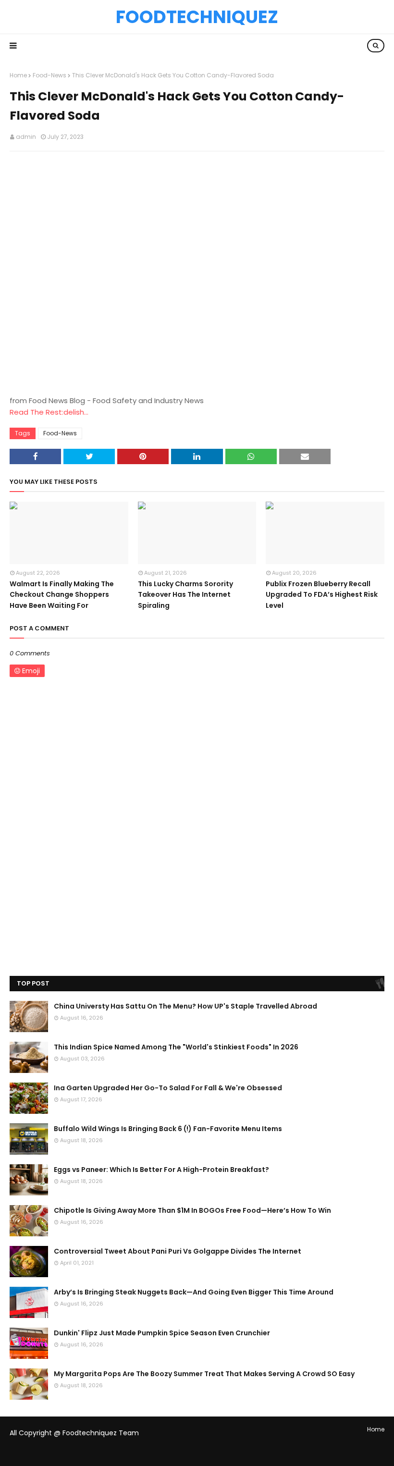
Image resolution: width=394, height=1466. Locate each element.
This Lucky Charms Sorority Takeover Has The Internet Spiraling (185, 594)
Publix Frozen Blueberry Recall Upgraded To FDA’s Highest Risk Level (322, 594)
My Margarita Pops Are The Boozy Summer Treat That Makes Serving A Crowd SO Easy (204, 1374)
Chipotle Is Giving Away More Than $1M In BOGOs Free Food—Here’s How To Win (192, 1210)
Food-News (49, 75)
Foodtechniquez (197, 16)
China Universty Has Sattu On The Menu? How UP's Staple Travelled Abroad (185, 1006)
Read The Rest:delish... (49, 412)
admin (26, 137)
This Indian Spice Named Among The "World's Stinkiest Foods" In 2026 (176, 1047)
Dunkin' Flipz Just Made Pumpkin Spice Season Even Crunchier (162, 1333)
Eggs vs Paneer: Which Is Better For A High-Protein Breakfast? (161, 1169)
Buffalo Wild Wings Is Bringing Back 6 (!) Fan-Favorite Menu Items (168, 1128)
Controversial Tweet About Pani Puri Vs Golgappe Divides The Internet (177, 1251)
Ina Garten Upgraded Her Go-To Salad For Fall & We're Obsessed (168, 1088)
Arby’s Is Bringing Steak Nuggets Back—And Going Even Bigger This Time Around (193, 1292)
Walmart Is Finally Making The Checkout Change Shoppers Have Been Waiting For (62, 594)
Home (18, 75)
